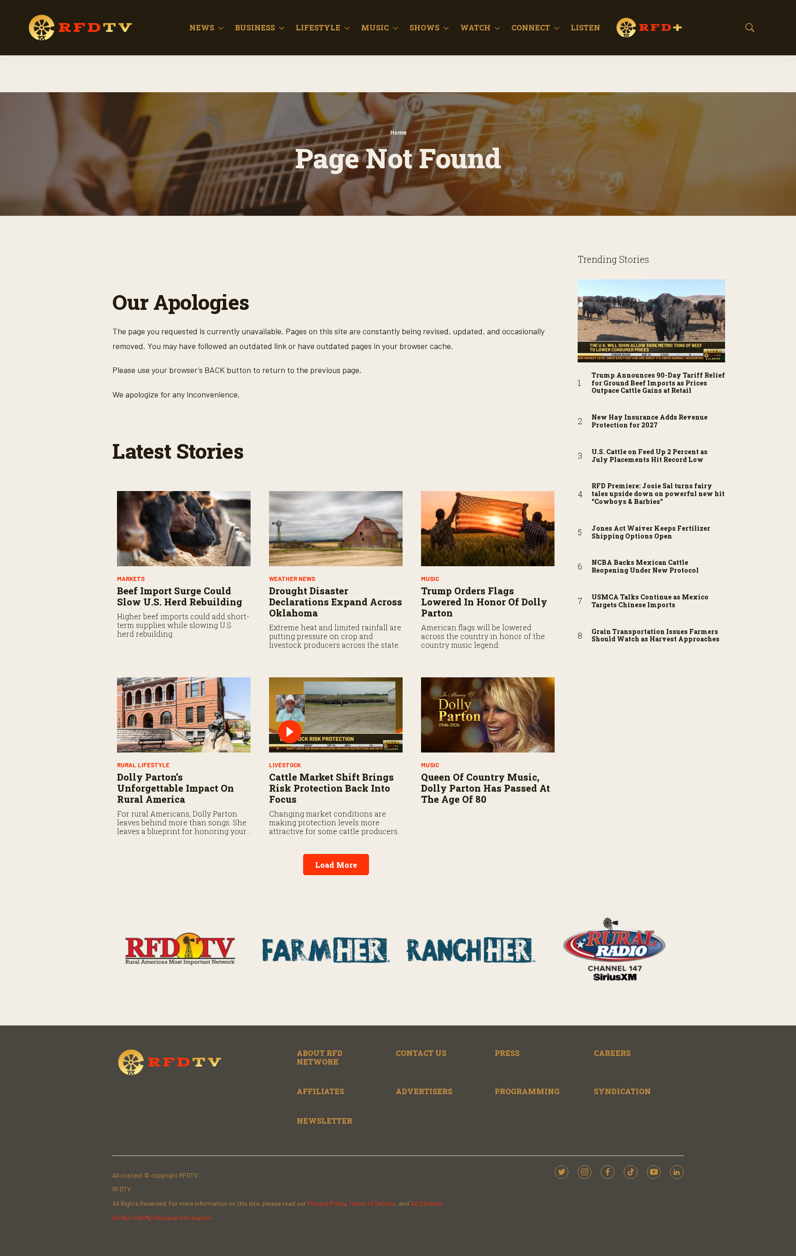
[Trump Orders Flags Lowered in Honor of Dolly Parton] (488, 528)
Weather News (292, 578)
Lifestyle (318, 27)
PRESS (507, 1053)
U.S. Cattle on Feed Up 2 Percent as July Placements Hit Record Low (649, 456)
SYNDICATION (622, 1091)
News (201, 27)
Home (398, 132)
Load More (336, 865)
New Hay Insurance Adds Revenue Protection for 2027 (649, 421)
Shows (424, 27)
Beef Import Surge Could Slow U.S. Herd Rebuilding (179, 596)
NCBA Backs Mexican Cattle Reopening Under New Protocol (645, 567)
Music (375, 27)
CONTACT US (421, 1053)
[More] (220, 27)
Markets (131, 578)
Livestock (285, 765)
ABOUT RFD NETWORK (320, 1057)
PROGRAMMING (527, 1091)
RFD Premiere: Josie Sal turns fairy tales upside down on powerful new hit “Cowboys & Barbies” (658, 493)
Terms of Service (372, 1203)
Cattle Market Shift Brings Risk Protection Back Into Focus (331, 788)
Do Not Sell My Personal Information (161, 1217)
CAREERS (612, 1053)
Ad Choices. (426, 1203)
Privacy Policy (326, 1203)
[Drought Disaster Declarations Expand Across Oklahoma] (336, 528)
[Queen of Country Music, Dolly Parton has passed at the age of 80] (488, 714)
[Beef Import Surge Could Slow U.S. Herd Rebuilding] (184, 528)
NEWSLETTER (324, 1120)
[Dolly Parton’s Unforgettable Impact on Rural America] (184, 714)
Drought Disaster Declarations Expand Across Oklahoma (335, 602)
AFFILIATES (320, 1091)
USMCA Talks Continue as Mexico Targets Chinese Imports (649, 601)
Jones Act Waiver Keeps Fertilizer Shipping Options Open (650, 532)
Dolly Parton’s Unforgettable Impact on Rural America (175, 788)
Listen (585, 27)
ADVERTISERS (424, 1091)
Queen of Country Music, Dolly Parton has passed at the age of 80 (485, 788)
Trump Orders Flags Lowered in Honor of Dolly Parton (484, 602)
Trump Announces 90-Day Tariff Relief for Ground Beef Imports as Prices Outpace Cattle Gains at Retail (658, 383)
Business (255, 27)
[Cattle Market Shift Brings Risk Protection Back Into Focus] (336, 714)
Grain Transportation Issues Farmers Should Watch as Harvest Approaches (655, 636)
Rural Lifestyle (143, 765)
